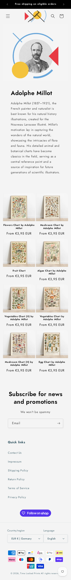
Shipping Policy (18, 470)
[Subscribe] (58, 423)
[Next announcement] (63, 4)
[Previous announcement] (7, 4)
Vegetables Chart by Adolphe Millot (52, 318)
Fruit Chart (19, 270)
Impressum (14, 462)
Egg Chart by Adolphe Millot (52, 364)
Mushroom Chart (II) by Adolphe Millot (19, 364)
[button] (8, 16)
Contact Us (15, 453)
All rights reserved (50, 573)
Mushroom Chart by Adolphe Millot (52, 227)
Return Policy (16, 479)
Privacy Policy (17, 497)
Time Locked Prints (30, 573)
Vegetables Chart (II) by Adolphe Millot (19, 318)
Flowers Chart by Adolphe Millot (19, 227)
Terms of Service (18, 488)
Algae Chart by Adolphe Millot (51, 272)
